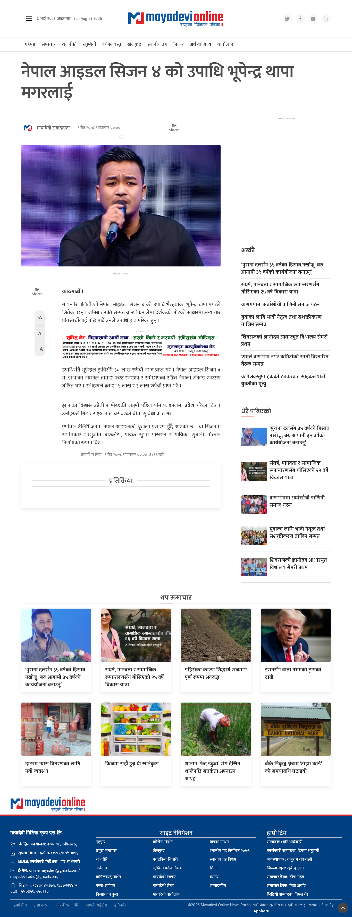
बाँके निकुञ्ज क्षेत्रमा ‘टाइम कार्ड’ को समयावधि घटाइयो (293, 767)
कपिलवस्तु (111, 44)
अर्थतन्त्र (101, 868)
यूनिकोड (120, 905)
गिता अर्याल (286, 885)
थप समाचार (176, 598)
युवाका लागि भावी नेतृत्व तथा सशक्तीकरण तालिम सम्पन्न (281, 321)
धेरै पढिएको (256, 411)
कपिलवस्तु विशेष (108, 876)
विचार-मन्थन (219, 841)
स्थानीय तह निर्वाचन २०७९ (230, 850)
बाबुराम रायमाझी (289, 859)
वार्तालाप (225, 44)
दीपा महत (285, 876)
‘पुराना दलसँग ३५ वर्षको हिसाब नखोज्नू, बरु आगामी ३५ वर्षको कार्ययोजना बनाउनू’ (282, 268)
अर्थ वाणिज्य (200, 44)
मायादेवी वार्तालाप (166, 894)
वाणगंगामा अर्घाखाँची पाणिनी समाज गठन (280, 304)
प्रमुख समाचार (106, 850)
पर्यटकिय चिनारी (165, 859)
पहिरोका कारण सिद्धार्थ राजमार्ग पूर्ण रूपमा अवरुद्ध (216, 673)
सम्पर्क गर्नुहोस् (96, 905)
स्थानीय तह (157, 44)
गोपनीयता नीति (67, 905)
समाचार (48, 44)
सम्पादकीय (218, 885)
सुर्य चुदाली (285, 868)
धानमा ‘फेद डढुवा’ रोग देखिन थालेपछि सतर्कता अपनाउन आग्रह (212, 771)
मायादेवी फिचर (164, 876)
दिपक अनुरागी (293, 850)
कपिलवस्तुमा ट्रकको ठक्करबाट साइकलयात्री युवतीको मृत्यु (283, 380)
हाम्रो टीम (20, 905)
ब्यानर (214, 876)
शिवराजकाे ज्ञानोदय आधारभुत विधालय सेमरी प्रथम (284, 340)
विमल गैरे (287, 894)
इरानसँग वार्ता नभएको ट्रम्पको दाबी (293, 673)
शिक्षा (213, 868)
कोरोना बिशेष (163, 841)
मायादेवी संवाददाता (53, 128)
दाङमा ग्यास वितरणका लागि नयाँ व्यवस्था (52, 767)
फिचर (178, 44)
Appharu (261, 911)
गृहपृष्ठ (29, 44)
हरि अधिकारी (285, 841)
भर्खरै (248, 250)
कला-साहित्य (105, 885)
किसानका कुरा (107, 894)
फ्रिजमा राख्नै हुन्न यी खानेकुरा (132, 763)
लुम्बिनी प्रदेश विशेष (167, 868)
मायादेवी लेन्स (163, 885)
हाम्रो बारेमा (41, 905)
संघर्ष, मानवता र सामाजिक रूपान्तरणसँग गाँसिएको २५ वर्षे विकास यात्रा (280, 288)
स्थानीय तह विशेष (223, 859)
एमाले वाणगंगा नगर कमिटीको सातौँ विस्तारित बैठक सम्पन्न (285, 360)
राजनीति (69, 44)
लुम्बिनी (89, 44)
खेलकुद (134, 44)
